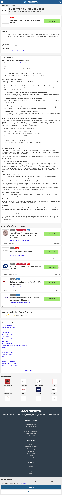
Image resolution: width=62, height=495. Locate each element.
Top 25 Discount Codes (31, 426)
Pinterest (31, 473)
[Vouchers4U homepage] (31, 2)
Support (31, 455)
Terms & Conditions (31, 458)
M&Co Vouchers (6, 336)
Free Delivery (31, 429)
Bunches (4, 350)
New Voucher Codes (31, 433)
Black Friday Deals (31, 424)
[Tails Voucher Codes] (5, 266)
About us (31, 444)
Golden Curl (5, 341)
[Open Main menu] (2, 2)
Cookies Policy (31, 449)
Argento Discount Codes (8, 327)
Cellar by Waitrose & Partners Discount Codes (14, 345)
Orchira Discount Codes (8, 354)
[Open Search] (60, 2)
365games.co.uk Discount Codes (10, 366)
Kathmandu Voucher (7, 368)
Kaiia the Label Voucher (8, 361)
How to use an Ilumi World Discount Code (13, 51)
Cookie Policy (24, 483)
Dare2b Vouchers (6, 330)
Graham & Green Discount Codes (11, 339)
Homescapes (5, 332)
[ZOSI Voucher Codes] (5, 250)
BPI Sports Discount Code (9, 363)
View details (56, 243)
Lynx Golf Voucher (7, 325)
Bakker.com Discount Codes (9, 357)
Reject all (31, 492)
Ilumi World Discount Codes (26, 8)
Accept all (31, 487)
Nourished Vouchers (7, 343)
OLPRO (4, 348)
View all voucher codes (19, 240)
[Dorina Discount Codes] (5, 281)
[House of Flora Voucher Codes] (5, 232)
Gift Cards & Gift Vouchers (31, 431)
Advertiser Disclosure (31, 446)
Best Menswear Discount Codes (10, 359)
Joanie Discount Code (7, 352)
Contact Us (31, 451)
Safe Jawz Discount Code (8, 334)
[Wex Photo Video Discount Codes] (5, 297)
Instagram (31, 471)
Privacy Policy (31, 453)
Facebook (31, 466)
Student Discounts (31, 435)
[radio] (3, 315)
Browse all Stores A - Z (31, 370)
